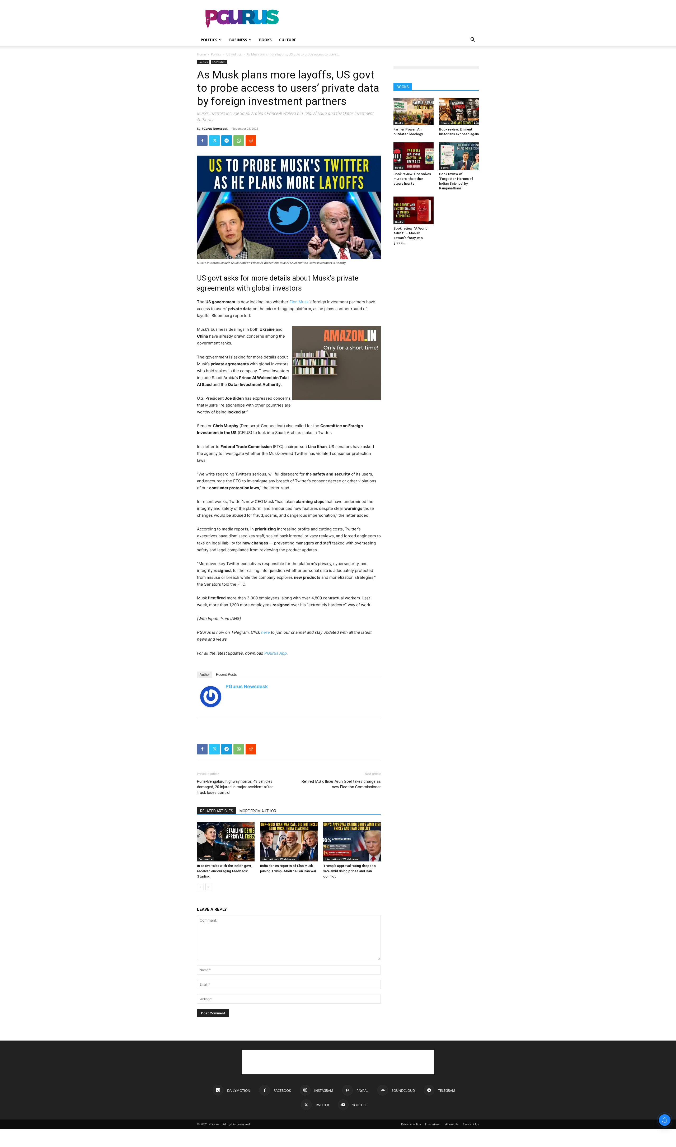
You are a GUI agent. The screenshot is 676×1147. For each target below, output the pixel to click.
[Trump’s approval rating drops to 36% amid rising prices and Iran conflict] (352, 841)
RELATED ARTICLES (216, 811)
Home (201, 54)
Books (265, 39)
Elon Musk (299, 301)
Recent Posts (226, 675)
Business (238, 39)
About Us (452, 1124)
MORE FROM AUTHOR (258, 811)
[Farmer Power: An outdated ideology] (413, 111)
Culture (287, 39)
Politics (209, 39)
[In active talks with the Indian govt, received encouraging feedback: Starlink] (226, 841)
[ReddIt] (251, 140)
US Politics (234, 54)
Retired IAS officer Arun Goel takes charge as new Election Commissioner (341, 784)
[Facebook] (202, 140)
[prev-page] (200, 887)
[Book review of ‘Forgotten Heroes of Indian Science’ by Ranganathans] (459, 156)
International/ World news (278, 859)
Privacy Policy (411, 1124)
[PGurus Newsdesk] (210, 696)
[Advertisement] (383, 19)
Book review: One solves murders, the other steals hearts (412, 178)
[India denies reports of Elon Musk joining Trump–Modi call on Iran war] (289, 841)
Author (205, 675)
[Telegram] (226, 140)
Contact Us (471, 1124)
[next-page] (208, 887)
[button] (472, 40)
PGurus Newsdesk (215, 128)
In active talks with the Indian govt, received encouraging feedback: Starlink (224, 871)
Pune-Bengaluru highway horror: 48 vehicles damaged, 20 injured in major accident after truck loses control (235, 787)
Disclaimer (433, 1124)
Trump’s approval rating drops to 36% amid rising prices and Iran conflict (349, 871)
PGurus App (275, 653)
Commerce (206, 859)
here (265, 632)
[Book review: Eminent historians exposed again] (459, 111)
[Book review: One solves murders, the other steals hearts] (413, 156)
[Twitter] (214, 140)
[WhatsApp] (238, 140)
